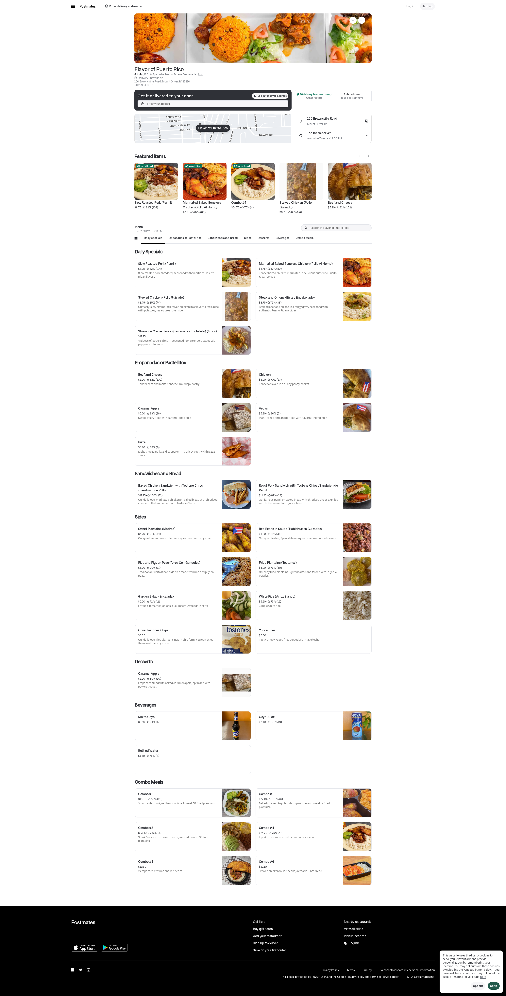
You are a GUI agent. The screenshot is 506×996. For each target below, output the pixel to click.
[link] (353, 20)
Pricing (367, 970)
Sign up (427, 6)
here (483, 976)
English (354, 943)
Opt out (478, 985)
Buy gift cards (263, 929)
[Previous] (360, 156)
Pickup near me (355, 936)
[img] (213, 128)
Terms (351, 970)
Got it (493, 985)
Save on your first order (269, 950)
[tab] (153, 238)
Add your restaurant (267, 936)
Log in (410, 6)
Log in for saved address (272, 95)
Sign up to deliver (265, 943)
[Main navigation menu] (73, 6)
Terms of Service (380, 976)
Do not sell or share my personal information (407, 970)
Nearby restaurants (357, 922)
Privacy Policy (330, 970)
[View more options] (361, 20)
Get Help (259, 922)
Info (200, 74)
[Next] (368, 156)
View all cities (353, 929)
